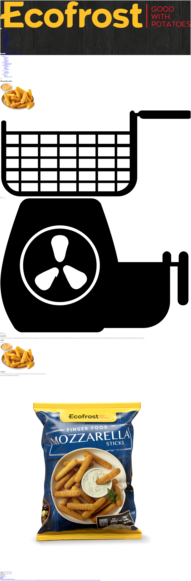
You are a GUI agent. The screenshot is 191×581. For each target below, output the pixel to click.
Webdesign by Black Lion (11, 579)
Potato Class (6, 47)
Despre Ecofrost (4, 39)
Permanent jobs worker (8, 37)
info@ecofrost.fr (3, 576)
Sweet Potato (6, 34)
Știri (3, 44)
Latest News (6, 45)
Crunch (5, 32)
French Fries (6, 31)
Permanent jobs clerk (7, 38)
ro (0, 0)
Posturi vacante (4, 36)
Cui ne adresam (6, 40)
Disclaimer (4, 579)
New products (6, 43)
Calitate (5, 67)
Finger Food (9, 52)
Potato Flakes (6, 35)
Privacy (1, 579)
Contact (3, 48)
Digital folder (6, 42)
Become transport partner (8, 76)
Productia (5, 41)
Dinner (12, 52)
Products (3, 30)
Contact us (6, 49)
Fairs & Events (6, 46)
